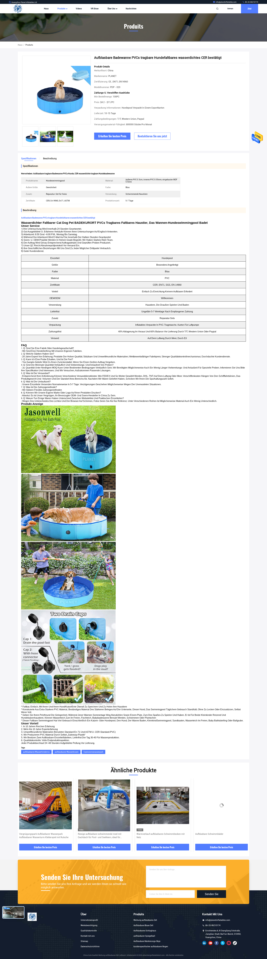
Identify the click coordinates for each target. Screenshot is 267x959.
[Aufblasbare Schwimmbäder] (104, 805)
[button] (23, 812)
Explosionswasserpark (93, 752)
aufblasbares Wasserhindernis (36, 752)
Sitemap (84, 941)
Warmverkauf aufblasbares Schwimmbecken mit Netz (43, 836)
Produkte (61, 9)
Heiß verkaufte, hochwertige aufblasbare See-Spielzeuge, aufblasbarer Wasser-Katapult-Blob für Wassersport (220, 836)
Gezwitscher (223, 943)
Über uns (111, 9)
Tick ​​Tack (235, 943)
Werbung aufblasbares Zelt (145, 920)
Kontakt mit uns (88, 936)
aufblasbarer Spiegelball (144, 936)
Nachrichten (131, 9)
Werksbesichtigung (89, 925)
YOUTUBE (210, 943)
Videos (79, 9)
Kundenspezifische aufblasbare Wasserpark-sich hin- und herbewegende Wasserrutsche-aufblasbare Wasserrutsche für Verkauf (162, 836)
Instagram (229, 943)
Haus (46, 9)
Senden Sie (211, 894)
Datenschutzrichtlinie (90, 946)
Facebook (216, 943)
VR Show (95, 9)
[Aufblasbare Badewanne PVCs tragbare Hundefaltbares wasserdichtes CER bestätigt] (56, 90)
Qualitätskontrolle (89, 931)
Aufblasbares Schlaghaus (145, 931)
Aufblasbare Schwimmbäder (92, 834)
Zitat (249, 8)
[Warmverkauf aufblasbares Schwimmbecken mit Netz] (45, 805)
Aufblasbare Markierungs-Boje (147, 941)
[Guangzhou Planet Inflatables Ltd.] (17, 8)
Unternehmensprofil (89, 920)
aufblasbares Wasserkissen (67, 752)
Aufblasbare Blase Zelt (143, 925)
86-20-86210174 (251, 2)
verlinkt (204, 943)
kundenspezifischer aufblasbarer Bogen (151, 946)
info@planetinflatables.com (226, 2)
